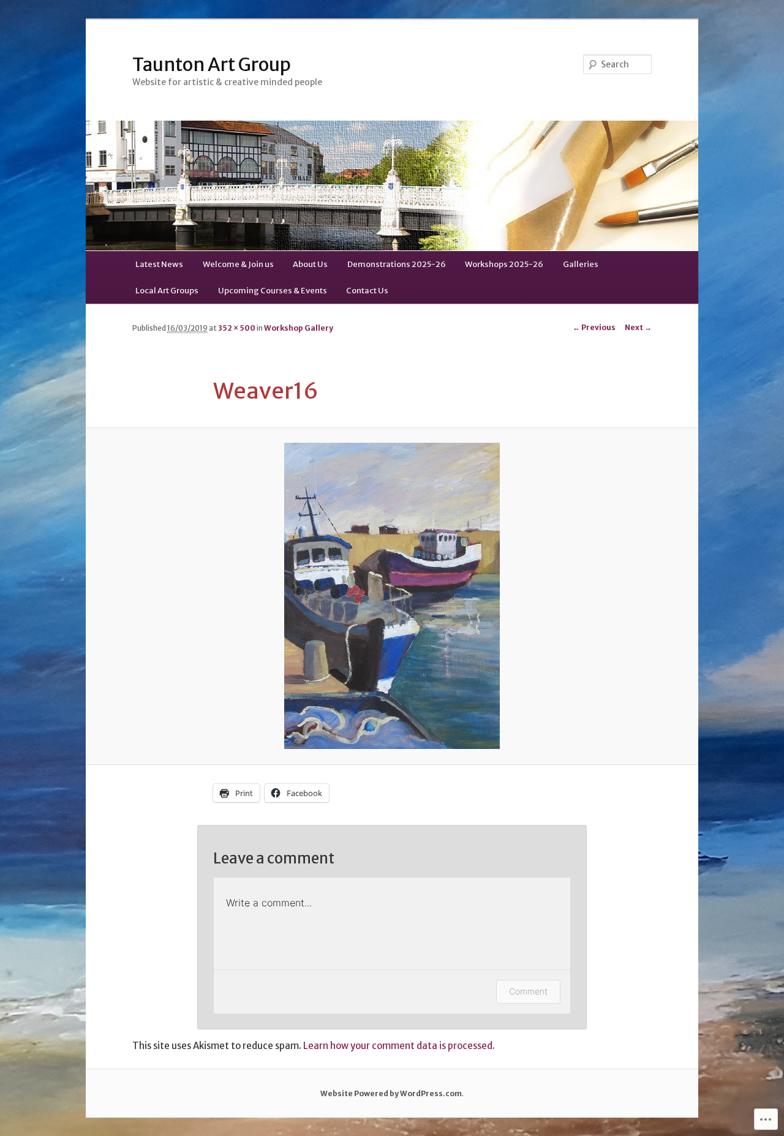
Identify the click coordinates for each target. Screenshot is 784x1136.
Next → (638, 327)
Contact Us (367, 290)
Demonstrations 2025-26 (396, 264)
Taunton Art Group (211, 64)
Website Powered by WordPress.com (391, 1093)
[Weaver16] (392, 596)
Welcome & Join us (238, 264)
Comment (528, 991)
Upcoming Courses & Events (272, 290)
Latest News (159, 264)
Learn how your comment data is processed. (399, 1045)
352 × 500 (236, 328)
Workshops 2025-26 (504, 264)
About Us (310, 264)
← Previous (594, 327)
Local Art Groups (166, 290)
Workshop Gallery (298, 328)
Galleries (580, 264)
